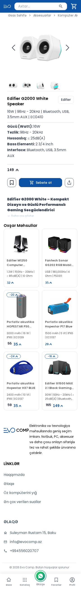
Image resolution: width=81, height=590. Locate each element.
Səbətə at (44, 182)
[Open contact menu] (40, 576)
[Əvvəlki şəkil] (13, 47)
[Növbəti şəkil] (67, 47)
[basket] (74, 6)
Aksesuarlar (42, 15)
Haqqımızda (14, 474)
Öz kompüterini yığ (20, 492)
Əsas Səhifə (17, 15)
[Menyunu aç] (24, 579)
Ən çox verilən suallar (22, 501)
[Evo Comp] (7, 6)
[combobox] (40, 6)
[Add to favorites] (11, 182)
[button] (74, 6)
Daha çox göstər (22, 216)
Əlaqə (9, 483)
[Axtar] (60, 6)
